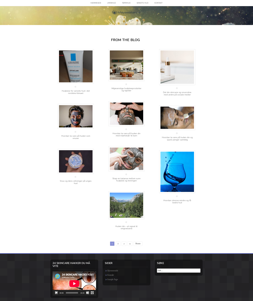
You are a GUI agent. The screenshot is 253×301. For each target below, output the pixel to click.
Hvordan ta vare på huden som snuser (75, 137)
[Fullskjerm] (92, 292)
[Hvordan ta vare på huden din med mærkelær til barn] (126, 113)
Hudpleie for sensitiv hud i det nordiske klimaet (76, 92)
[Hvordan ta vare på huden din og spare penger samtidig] (177, 117)
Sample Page (112, 279)
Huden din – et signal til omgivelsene (126, 227)
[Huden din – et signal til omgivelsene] (126, 205)
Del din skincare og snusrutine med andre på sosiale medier (177, 93)
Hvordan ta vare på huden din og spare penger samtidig (177, 138)
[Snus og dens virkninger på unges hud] (76, 161)
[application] (74, 283)
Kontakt (158, 3)
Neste (138, 243)
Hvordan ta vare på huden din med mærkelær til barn (126, 134)
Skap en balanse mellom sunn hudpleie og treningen (126, 179)
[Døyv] (87, 292)
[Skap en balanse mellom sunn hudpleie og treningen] (126, 158)
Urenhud (111, 3)
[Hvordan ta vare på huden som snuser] (76, 116)
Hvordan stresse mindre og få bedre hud (177, 201)
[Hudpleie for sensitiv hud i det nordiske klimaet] (76, 66)
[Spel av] (56, 292)
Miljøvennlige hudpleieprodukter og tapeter (126, 89)
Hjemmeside (95, 3)
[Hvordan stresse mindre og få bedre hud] (177, 171)
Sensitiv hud (142, 3)
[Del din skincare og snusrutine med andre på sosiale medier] (177, 67)
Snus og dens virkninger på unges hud (76, 182)
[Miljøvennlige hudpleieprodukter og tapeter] (126, 64)
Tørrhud (126, 3)
